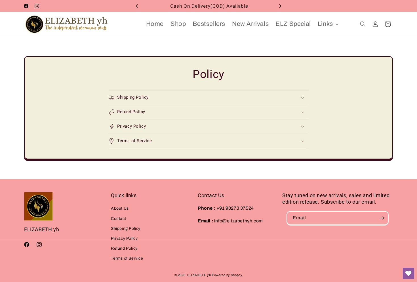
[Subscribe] (382, 218)
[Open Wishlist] (408, 273)
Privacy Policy (124, 238)
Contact (118, 218)
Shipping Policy (125, 228)
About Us (120, 208)
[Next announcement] (280, 6)
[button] (327, 23)
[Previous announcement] (136, 6)
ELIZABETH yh (199, 275)
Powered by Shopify (227, 275)
